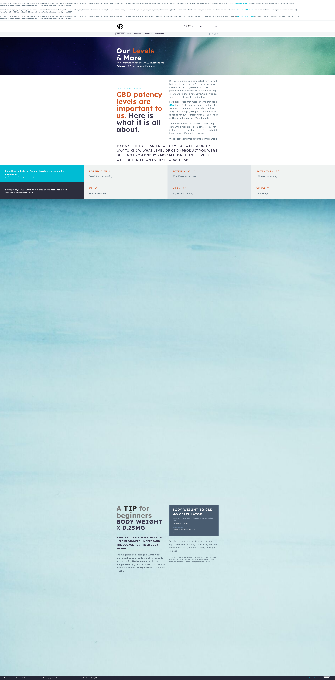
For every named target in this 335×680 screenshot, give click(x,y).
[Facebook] (209, 34)
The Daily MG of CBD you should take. (184, 529)
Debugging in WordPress (241, 3)
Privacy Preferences (315, 678)
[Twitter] (212, 34)
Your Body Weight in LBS (180, 523)
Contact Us (159, 34)
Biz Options (148, 34)
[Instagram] (215, 34)
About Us (120, 34)
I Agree (326, 678)
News (129, 34)
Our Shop (137, 34)
